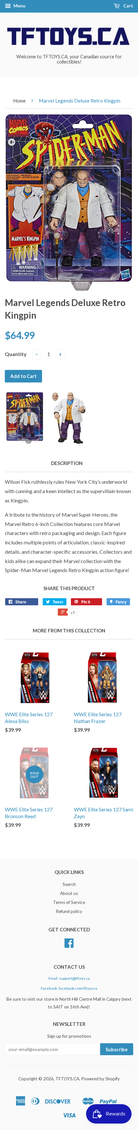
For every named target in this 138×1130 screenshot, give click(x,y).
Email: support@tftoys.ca (69, 978)
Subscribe (117, 1049)
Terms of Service (69, 902)
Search (69, 884)
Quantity (16, 354)
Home (19, 101)
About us (69, 893)
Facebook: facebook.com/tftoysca (69, 988)
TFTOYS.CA (67, 1078)
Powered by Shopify (100, 1078)
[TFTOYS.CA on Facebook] (69, 945)
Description (66, 463)
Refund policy (69, 911)
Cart (127, 5)
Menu (19, 5)
